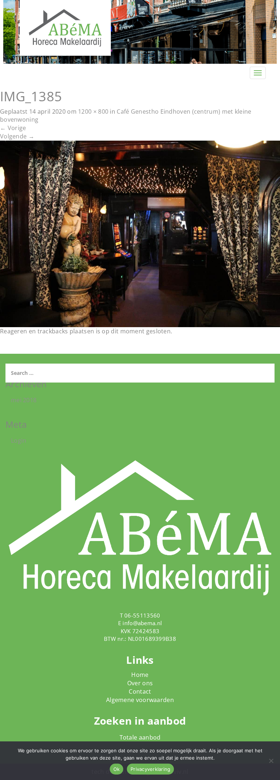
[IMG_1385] (140, 233)
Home (139, 675)
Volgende (17, 136)
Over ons (140, 683)
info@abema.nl (142, 623)
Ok (116, 769)
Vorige (13, 128)
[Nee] (271, 760)
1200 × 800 (93, 111)
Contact (140, 691)
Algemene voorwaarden (140, 700)
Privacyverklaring (150, 769)
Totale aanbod (140, 737)
